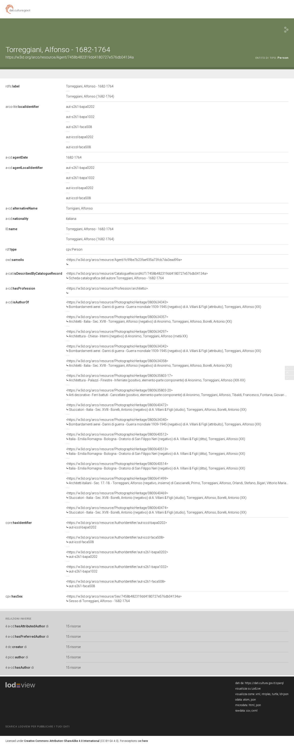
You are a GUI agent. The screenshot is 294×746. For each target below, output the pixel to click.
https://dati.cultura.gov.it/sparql (264, 683)
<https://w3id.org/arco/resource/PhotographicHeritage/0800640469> (156, 495)
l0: (11, 229)
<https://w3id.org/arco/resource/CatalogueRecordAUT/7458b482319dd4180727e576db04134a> (137, 276)
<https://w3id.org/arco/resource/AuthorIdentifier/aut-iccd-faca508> (115, 540)
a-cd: (17, 157)
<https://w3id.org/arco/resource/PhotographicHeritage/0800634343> (163, 304)
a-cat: (34, 273)
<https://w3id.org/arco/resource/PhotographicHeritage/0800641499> (177, 481)
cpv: (14, 596)
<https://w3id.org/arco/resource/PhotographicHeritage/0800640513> (155, 451)
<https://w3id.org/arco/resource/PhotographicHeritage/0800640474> (156, 510)
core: (19, 523)
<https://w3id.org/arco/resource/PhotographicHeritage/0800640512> (155, 437)
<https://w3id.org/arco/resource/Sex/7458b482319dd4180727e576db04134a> (124, 599)
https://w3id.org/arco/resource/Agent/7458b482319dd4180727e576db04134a (70, 57)
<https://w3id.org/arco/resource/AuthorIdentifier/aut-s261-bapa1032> (117, 569)
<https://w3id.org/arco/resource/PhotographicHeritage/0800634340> (163, 422)
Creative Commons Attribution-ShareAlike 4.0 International (61, 741)
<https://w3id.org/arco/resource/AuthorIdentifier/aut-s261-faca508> (116, 584)
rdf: (11, 249)
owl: (15, 260)
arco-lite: (22, 107)
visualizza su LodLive (247, 688)
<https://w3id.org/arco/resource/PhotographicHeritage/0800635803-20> (177, 392)
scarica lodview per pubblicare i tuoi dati (37, 726)
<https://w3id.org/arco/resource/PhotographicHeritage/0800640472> (156, 407)
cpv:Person (74, 249)
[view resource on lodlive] (286, 30)
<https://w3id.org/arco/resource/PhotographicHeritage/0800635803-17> (155, 378)
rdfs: (13, 86)
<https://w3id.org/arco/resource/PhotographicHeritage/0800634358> (149, 363)
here (145, 741)
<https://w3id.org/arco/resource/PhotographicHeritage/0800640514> (155, 466)
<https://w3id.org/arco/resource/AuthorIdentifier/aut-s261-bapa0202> (117, 554)
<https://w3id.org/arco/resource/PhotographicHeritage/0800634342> (163, 348)
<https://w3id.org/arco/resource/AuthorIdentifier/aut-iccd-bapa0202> (116, 525)
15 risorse (73, 626)
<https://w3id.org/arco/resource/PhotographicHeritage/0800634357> (149, 319)
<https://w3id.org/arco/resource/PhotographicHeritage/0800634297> (127, 334)
